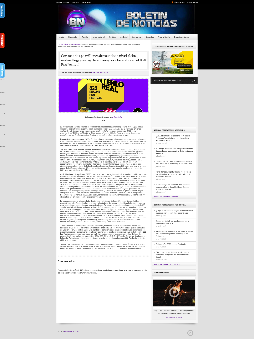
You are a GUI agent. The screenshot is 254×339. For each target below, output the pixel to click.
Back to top (190, 333)
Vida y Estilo (164, 37)
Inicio (61, 37)
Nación (85, 37)
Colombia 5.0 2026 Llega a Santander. (171, 244)
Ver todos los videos (173, 317)
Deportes (150, 37)
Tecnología (104, 73)
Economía (136, 37)
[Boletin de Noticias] (129, 20)
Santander (73, 37)
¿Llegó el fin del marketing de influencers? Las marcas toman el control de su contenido (174, 212)
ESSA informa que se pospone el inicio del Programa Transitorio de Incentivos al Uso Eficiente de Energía (173, 138)
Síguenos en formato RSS (186, 2)
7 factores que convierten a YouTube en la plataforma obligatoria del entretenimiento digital (172, 254)
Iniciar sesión (62, 2)
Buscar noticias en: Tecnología (166, 264)
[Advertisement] (174, 105)
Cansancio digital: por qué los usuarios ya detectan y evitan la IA (172, 222)
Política (112, 37)
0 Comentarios (117, 117)
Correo (75, 2)
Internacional (99, 37)
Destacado (76, 44)
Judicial (124, 37)
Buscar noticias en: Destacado (166, 197)
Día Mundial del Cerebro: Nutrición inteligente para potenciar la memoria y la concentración (174, 163)
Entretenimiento (181, 37)
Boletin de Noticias (64, 44)
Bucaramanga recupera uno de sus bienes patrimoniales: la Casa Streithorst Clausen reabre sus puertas (173, 187)
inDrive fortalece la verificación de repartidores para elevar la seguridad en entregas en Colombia (174, 234)
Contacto (86, 2)
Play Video (174, 292)
